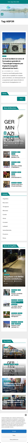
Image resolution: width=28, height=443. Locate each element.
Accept (14, 431)
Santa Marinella (7, 230)
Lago (19, 162)
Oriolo (4, 218)
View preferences (14, 439)
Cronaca (20, 313)
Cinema (19, 172)
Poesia (13, 291)
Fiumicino (5, 234)
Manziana (5, 210)
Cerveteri (5, 222)
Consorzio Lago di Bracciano (16, 302)
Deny (14, 435)
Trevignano (6, 206)
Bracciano (6, 136)
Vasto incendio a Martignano (16, 315)
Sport (9, 381)
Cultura (12, 136)
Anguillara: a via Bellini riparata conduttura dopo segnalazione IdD (14, 279)
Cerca (4, 93)
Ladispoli (5, 226)
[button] (26, 415)
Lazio (5, 381)
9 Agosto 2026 (9, 281)
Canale (5, 214)
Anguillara (5, 198)
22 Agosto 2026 (9, 354)
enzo (17, 71)
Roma (4, 238)
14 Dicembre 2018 (9, 71)
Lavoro (4, 56)
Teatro (16, 136)
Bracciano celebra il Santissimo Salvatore (16, 167)
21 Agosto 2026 (9, 143)
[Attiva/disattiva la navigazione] (25, 14)
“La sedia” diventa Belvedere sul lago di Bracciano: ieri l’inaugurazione (16, 309)
